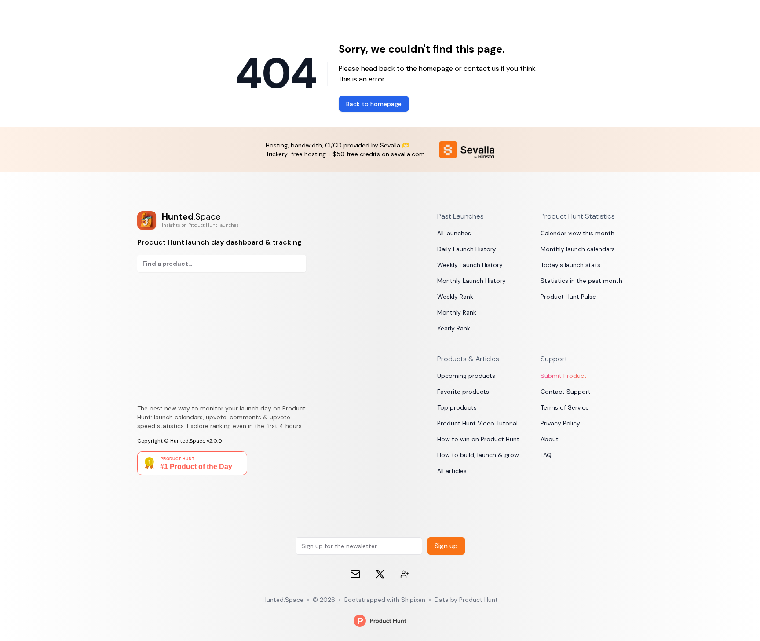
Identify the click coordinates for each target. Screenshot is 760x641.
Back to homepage (374, 104)
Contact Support (566, 392)
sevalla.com (408, 154)
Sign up (446, 545)
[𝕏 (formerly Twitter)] (380, 574)
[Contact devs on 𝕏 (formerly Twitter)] (404, 574)
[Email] (355, 574)
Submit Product (564, 376)
